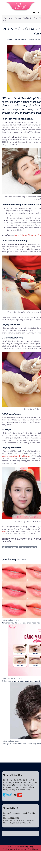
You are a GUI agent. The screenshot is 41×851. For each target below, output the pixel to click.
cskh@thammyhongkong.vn (21, 820)
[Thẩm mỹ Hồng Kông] (20, 6)
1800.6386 (14, 818)
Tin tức (18, 18)
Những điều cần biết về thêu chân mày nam (21, 744)
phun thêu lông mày (28, 547)
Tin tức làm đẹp (30, 18)
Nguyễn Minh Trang (17, 40)
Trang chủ (8, 18)
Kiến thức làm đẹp (10, 547)
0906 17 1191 (26, 823)
